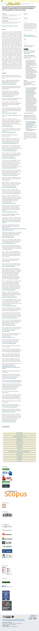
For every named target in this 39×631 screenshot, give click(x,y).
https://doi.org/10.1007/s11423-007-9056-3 (9, 289)
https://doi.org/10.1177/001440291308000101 (9, 167)
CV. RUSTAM (10, 622)
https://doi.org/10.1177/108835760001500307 (9, 187)
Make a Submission (6, 426)
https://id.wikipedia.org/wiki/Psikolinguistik (8, 411)
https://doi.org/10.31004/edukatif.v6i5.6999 (9, 203)
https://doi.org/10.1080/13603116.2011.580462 (9, 211)
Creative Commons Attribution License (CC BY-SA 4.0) (30, 91)
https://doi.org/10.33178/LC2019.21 (14, 351)
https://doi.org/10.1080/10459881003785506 (9, 305)
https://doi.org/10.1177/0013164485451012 (9, 84)
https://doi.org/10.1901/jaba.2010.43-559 (8, 243)
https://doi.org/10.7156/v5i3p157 (13, 278)
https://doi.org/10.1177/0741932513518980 (9, 343)
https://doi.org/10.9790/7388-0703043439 (8, 325)
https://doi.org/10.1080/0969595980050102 (9, 132)
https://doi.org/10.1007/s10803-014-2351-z (9, 421)
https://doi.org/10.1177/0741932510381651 (11, 175)
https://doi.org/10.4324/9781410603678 (14, 381)
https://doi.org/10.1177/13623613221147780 (13, 193)
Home (3, 3)
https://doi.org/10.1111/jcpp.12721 (7, 126)
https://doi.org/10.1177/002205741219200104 (9, 150)
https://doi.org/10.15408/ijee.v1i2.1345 (8, 337)
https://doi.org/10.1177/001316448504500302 (9, 113)
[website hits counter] (6, 582)
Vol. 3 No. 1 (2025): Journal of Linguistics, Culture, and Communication (19, 3)
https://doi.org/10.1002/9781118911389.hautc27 (9, 317)
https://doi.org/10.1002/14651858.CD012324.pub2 (10, 143)
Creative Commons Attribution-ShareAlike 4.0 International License (29, 52)
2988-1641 (7, 625)
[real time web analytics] (4, 586)
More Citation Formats (27, 30)
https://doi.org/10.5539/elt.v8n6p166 (8, 237)
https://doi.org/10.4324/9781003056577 (8, 266)
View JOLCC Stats (10, 586)
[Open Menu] (2, 1)
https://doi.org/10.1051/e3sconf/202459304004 (9, 297)
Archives (6, 3)
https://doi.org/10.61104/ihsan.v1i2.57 (8, 96)
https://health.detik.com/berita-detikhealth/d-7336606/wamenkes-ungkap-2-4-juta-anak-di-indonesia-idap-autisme (11, 367)
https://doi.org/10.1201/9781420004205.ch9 (9, 378)
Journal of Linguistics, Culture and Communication (11, 619)
